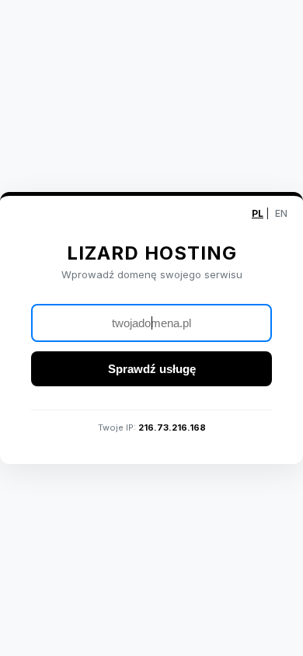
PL (257, 213)
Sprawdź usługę (152, 368)
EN (281, 213)
